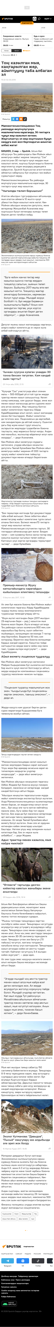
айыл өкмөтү (23, 1219)
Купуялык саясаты (9, 1287)
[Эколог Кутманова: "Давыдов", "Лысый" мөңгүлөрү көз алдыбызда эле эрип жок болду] (27, 1116)
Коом (16, 1214)
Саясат (19, 1254)
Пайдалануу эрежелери (28, 1276)
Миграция (48, 1254)
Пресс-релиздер (23, 1280)
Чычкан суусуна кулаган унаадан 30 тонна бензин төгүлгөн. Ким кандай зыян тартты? (27, 375)
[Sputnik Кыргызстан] (7, 20)
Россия (37, 1254)
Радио (28, 1254)
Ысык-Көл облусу (9, 1219)
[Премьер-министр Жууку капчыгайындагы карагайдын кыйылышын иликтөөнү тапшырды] (27, 565)
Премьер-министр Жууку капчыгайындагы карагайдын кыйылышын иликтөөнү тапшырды (26, 588)
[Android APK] (9, 1304)
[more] (49, 384)
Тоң (35, 1214)
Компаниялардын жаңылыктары (15, 1283)
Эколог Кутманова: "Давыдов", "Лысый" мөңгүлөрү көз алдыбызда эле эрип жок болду (26, 1140)
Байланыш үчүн (8, 1280)
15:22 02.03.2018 (8, 80)
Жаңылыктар (26, 1214)
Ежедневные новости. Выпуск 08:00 (16, 40)
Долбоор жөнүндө (9, 1276)
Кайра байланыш (8, 1296)
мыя (32, 1219)
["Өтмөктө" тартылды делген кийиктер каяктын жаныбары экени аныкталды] (27, 865)
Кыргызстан (6, 1214)
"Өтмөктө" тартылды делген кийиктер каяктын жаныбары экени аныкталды (26, 888)
